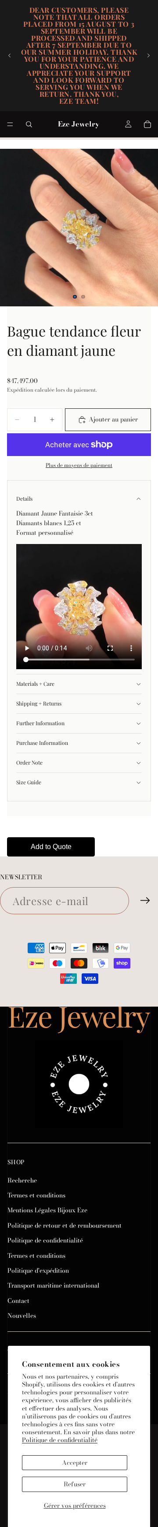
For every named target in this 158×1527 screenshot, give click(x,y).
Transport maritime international (53, 1286)
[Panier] (147, 124)
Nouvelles (21, 1316)
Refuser (75, 1484)
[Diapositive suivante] (148, 55)
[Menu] (10, 124)
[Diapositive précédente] (9, 55)
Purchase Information (42, 742)
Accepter (74, 1462)
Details (24, 498)
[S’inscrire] (145, 900)
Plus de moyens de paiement (79, 465)
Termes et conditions (36, 1195)
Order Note (29, 762)
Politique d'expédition (38, 1270)
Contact (18, 1301)
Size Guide (28, 782)
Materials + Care (35, 683)
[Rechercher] (29, 124)
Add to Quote (51, 846)
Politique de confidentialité (59, 1440)
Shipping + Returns (38, 703)
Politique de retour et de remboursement (64, 1225)
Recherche (22, 1180)
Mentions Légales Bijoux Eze (47, 1210)
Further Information (40, 723)
